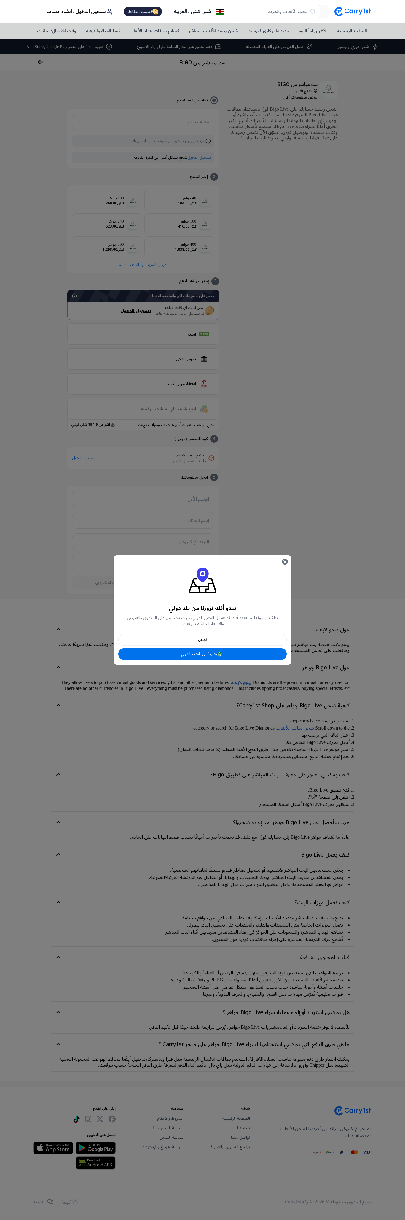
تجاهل (202, 640)
